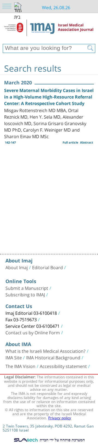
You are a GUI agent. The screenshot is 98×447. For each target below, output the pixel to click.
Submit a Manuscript (26, 287)
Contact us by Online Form (32, 332)
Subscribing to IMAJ (25, 294)
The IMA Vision (20, 366)
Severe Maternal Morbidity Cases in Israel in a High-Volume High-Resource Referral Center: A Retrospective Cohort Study (49, 96)
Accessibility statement (63, 366)
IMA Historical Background (53, 357)
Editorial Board (47, 267)
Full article (70, 142)
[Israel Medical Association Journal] (49, 30)
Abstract (86, 142)
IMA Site (13, 357)
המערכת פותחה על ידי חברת (62, 439)
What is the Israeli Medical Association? (45, 350)
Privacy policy (59, 417)
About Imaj (16, 267)
